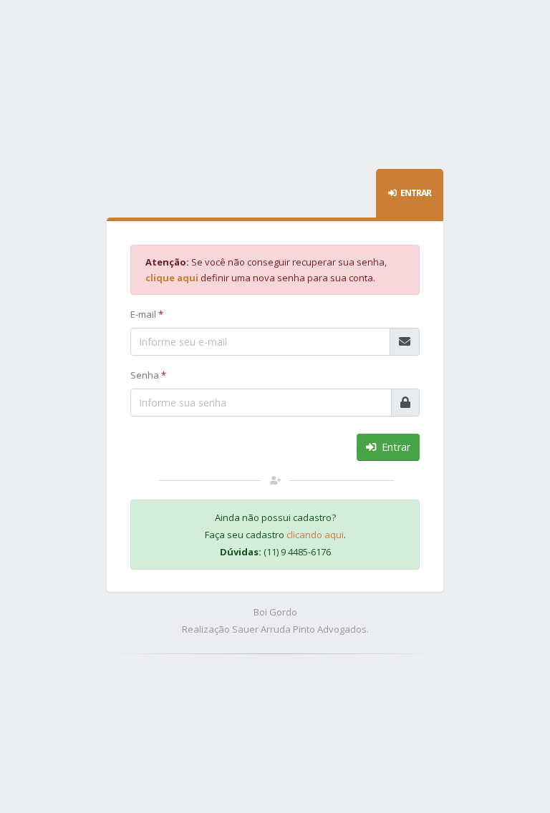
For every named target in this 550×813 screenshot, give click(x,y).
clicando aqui (315, 534)
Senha (148, 375)
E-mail (146, 314)
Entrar (394, 447)
